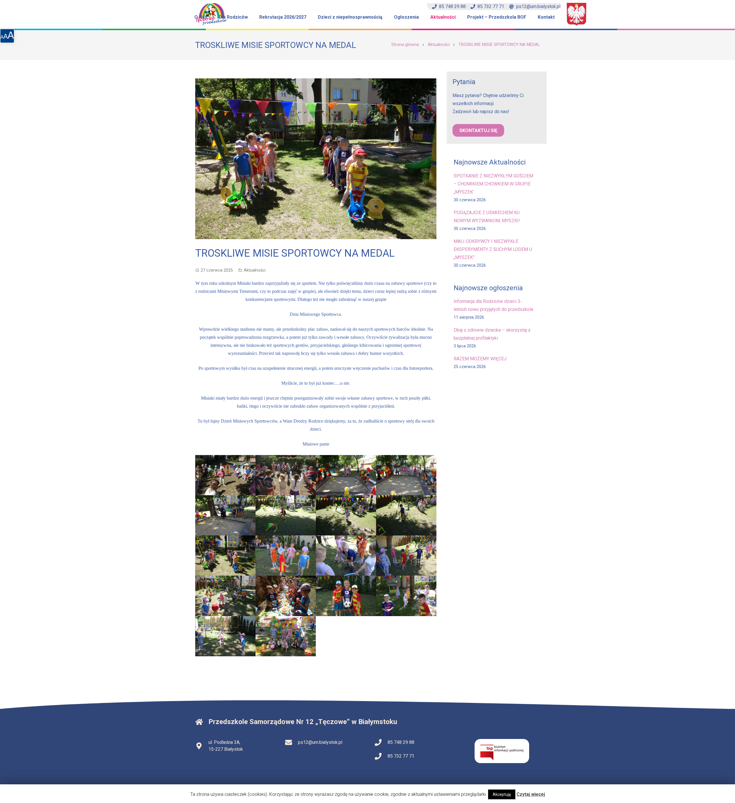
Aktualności (439, 44)
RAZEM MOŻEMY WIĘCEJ (480, 358)
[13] (346, 555)
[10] (406, 515)
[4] (406, 475)
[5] (225, 515)
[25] (406, 596)
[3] (346, 475)
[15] (225, 596)
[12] (286, 555)
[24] (346, 596)
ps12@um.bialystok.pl (538, 6)
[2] (286, 475)
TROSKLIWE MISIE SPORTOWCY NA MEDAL (499, 44)
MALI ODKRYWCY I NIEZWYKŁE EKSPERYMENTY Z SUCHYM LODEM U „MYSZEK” (493, 249)
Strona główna (405, 44)
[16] (286, 596)
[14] (406, 555)
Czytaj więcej (531, 794)
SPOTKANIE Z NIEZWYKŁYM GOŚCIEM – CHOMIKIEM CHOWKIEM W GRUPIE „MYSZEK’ (493, 184)
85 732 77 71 (490, 6)
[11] (225, 555)
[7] (346, 515)
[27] (286, 636)
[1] (225, 475)
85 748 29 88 (452, 6)
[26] (225, 636)
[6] (286, 515)
